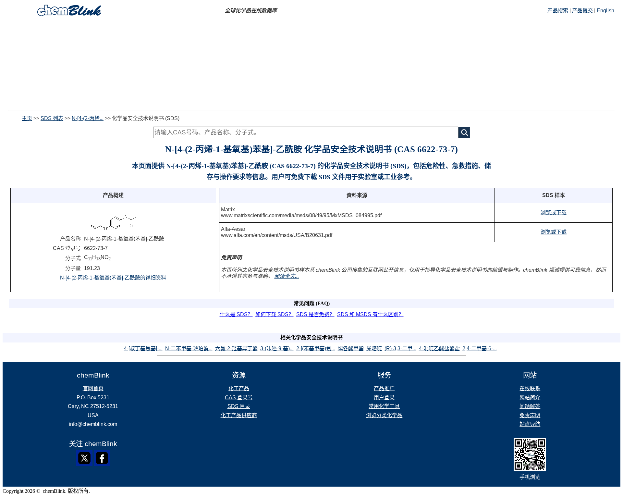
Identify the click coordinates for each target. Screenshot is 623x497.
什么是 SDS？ (236, 314)
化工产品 (238, 388)
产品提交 (582, 10)
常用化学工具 (384, 406)
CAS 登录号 (239, 397)
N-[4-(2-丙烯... (88, 118)
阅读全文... (286, 276)
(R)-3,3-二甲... (400, 348)
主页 (27, 118)
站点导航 (529, 424)
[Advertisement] (311, 64)
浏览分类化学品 (384, 415)
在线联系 (529, 388)
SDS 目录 (238, 406)
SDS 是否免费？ (315, 314)
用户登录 (384, 397)
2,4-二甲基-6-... (479, 348)
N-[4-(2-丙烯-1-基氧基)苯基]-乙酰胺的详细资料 (113, 277)
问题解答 (529, 406)
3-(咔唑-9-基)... (277, 348)
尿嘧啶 (374, 348)
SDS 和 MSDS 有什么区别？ (370, 314)
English (605, 10)
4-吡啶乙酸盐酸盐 (439, 348)
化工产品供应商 (239, 415)
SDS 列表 (52, 118)
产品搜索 (557, 10)
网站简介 (529, 397)
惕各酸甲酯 (351, 348)
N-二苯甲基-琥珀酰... (189, 348)
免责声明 (529, 415)
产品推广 (384, 388)
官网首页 (93, 388)
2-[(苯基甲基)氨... (315, 348)
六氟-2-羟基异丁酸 (236, 348)
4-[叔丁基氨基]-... (143, 348)
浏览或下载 (554, 212)
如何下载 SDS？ (274, 314)
